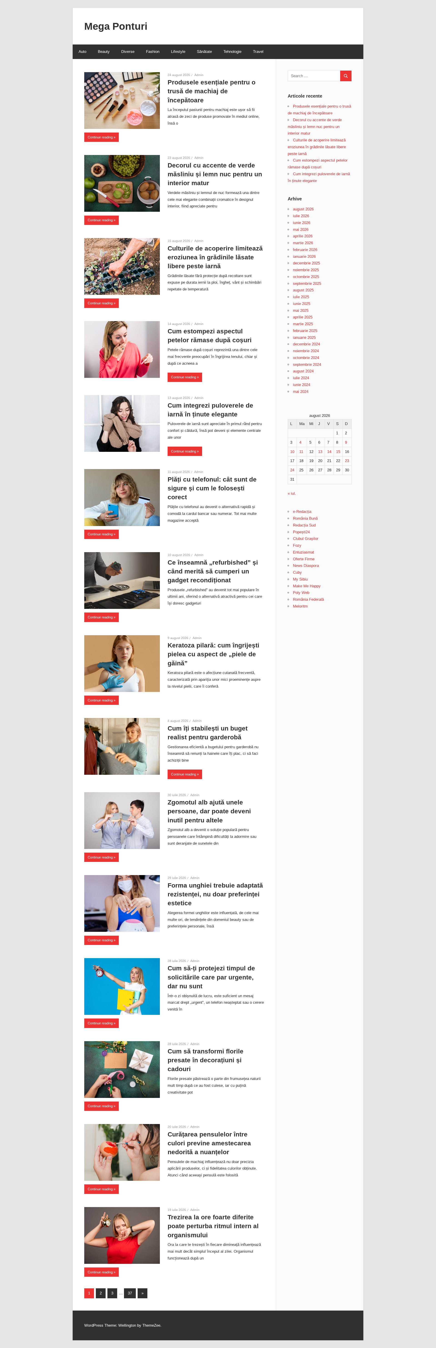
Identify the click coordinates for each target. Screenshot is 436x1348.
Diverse (127, 51)
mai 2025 (300, 310)
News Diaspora (306, 565)
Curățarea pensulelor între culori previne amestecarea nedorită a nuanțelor (209, 1143)
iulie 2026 (301, 216)
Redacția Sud (304, 525)
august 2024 (303, 371)
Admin (198, 75)
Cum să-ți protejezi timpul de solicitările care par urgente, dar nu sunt (211, 977)
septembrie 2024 (307, 364)
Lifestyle (178, 51)
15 (338, 452)
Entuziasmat (303, 552)
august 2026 (303, 209)
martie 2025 (303, 324)
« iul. (292, 493)
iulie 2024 (301, 378)
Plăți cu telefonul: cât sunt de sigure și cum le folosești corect (212, 488)
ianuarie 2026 (304, 256)
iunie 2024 (301, 385)
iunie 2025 (301, 304)
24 (292, 470)
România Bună (305, 518)
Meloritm (300, 606)
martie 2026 (303, 243)
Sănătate (204, 51)
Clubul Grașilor (305, 538)
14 (329, 452)
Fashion (152, 51)
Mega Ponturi (115, 26)
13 (320, 452)
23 (347, 461)
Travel (258, 51)
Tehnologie (232, 51)
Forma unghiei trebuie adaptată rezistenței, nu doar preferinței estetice (215, 894)
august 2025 (303, 290)
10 (292, 452)
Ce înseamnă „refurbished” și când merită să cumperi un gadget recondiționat (213, 571)
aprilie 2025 (302, 317)
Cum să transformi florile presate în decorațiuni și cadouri (205, 1060)
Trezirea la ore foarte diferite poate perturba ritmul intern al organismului (213, 1226)
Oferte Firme (304, 559)
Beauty (104, 51)
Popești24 (301, 532)
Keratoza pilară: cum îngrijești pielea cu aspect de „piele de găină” (213, 654)
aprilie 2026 (302, 236)
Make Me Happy (307, 586)
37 (130, 1293)
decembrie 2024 (306, 344)
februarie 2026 (305, 250)
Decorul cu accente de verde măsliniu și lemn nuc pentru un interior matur (215, 174)
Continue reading (100, 137)
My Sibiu (300, 579)
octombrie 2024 (306, 358)
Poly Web (301, 592)
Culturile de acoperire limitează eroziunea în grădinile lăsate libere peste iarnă (215, 257)
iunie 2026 (301, 223)
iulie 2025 (301, 297)
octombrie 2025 (306, 277)
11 (301, 452)
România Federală (308, 599)
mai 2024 (300, 391)
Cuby (297, 572)
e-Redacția (302, 511)
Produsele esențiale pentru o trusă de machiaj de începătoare (211, 91)
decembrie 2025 (306, 263)
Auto (82, 51)
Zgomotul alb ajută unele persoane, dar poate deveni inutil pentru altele (209, 811)
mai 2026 (300, 229)
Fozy (297, 545)
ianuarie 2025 (304, 337)
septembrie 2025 (307, 283)
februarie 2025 (305, 331)
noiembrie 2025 (306, 270)
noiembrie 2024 (306, 351)
